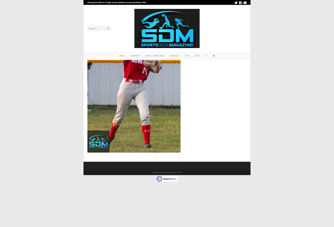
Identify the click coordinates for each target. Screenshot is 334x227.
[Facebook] (240, 2)
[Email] (245, 2)
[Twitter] (236, 2)
